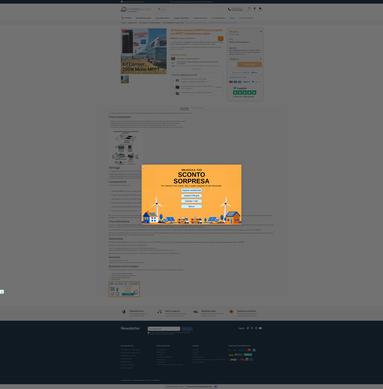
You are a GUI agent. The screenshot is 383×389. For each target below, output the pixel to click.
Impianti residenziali (191, 190)
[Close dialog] (144, 167)
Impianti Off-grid (191, 195)
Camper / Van (191, 201)
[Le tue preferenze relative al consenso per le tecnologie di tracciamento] (2, 292)
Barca (191, 206)
